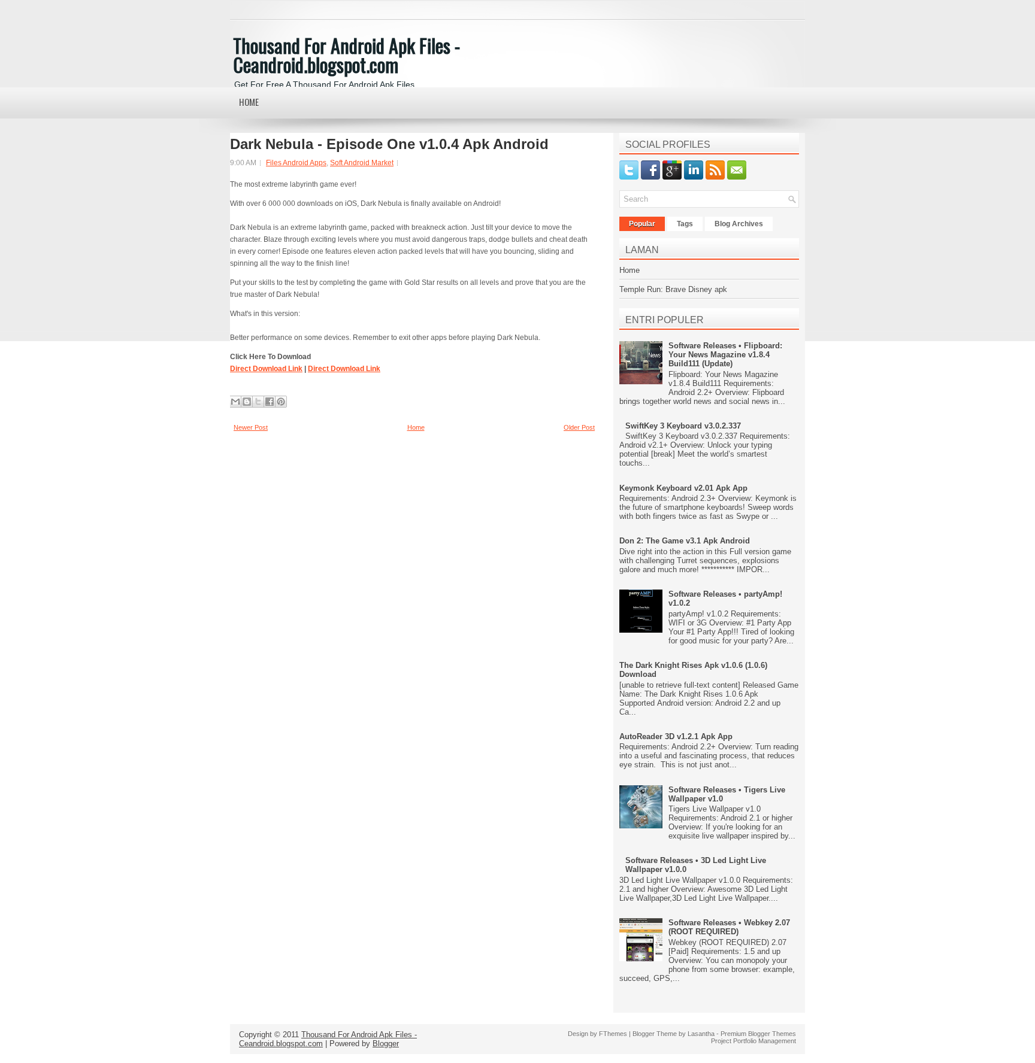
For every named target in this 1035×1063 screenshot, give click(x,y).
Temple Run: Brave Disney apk (673, 289)
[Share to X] (258, 402)
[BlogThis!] (247, 402)
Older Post (579, 427)
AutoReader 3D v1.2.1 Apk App (676, 736)
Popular (642, 224)
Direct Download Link (266, 369)
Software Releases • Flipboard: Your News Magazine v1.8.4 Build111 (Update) (725, 354)
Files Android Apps (296, 163)
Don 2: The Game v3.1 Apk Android (684, 540)
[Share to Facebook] (270, 402)
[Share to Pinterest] (281, 402)
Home (249, 101)
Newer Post (251, 427)
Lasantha (701, 1033)
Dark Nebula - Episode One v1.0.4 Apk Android (389, 144)
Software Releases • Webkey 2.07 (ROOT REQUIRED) (729, 927)
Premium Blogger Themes (758, 1033)
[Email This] (235, 402)
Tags (685, 224)
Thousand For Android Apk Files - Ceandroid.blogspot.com (346, 54)
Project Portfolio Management (753, 1040)
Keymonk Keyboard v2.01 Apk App (683, 488)
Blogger (386, 1043)
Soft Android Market (362, 163)
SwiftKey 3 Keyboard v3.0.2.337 (683, 425)
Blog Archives (739, 224)
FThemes (613, 1033)
